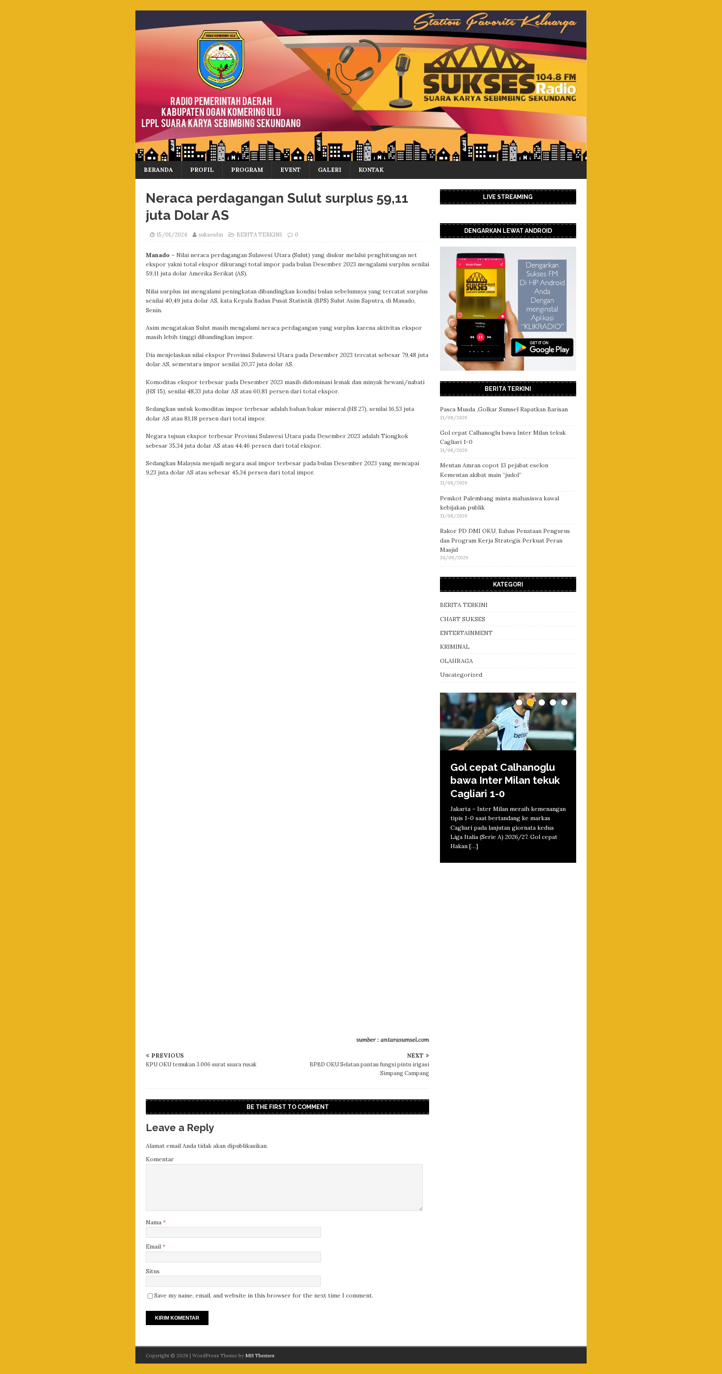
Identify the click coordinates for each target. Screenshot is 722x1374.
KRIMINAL (455, 646)
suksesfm (210, 234)
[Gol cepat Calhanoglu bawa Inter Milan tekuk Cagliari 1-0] (508, 722)
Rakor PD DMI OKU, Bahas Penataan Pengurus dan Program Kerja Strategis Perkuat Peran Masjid (505, 540)
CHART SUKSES (462, 619)
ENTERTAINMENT (466, 633)
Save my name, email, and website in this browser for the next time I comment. (263, 1295)
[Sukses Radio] (361, 156)
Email (154, 1246)
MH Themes (260, 1355)
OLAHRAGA (456, 661)
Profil (202, 169)
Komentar (160, 1159)
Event (290, 169)
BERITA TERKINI (259, 234)
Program (247, 169)
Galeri (329, 169)
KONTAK (371, 169)
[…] (473, 846)
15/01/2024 (172, 234)
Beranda (158, 169)
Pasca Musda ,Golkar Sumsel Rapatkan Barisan (504, 409)
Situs (153, 1271)
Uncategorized (461, 674)
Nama (154, 1222)
